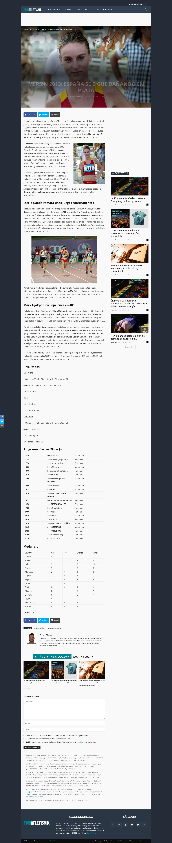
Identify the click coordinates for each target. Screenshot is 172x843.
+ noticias (120, 173)
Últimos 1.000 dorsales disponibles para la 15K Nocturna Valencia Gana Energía (129, 303)
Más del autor (83, 657)
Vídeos (110, 10)
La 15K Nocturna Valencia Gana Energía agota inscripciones (128, 200)
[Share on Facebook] (2, 417)
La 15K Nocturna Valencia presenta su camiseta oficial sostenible (126, 233)
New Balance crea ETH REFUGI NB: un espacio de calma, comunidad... (127, 268)
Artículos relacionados (52, 657)
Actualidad (34, 30)
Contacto (145, 841)
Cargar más (129, 347)
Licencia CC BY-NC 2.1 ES (50, 841)
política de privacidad (34, 797)
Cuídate (78, 10)
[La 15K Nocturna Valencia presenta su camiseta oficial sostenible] (64, 670)
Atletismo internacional (54, 628)
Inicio (26, 30)
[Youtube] (144, 4)
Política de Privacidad (125, 841)
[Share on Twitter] (2, 421)
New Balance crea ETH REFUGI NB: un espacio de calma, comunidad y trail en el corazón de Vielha (92, 683)
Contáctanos (92, 833)
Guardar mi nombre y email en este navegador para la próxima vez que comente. (57, 735)
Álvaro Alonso (76, 96)
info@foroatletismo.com (35, 792)
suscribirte (80, 742)
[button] (145, 10)
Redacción (114, 205)
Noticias (88, 10)
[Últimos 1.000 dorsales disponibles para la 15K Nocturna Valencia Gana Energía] (129, 288)
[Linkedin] (135, 4)
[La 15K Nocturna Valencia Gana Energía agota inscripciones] (36, 670)
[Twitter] (141, 4)
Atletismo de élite (39, 628)
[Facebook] (129, 4)
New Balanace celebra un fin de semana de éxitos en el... (128, 337)
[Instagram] (132, 4)
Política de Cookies (110, 841)
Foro (98, 10)
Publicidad (137, 841)
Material (68, 10)
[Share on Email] (2, 426)
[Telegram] (138, 4)
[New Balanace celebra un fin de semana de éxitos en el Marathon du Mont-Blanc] (129, 323)
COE (32, 612)
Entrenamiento (53, 10)
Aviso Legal (98, 841)
